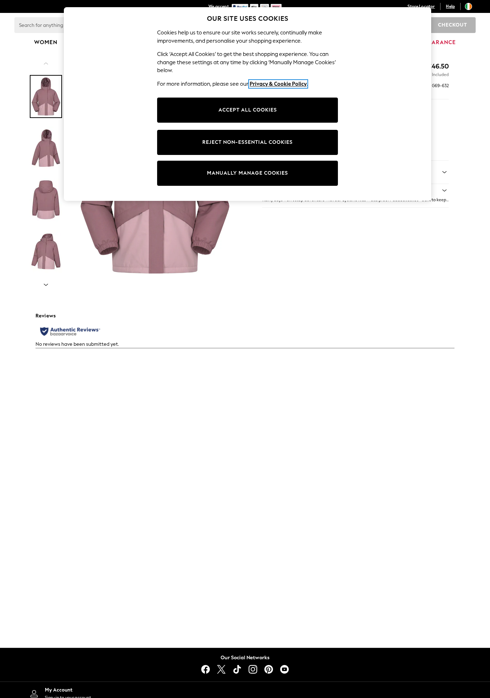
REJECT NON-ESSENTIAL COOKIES (247, 142)
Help (450, 6)
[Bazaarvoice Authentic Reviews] (70, 331)
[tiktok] (237, 669)
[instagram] (253, 669)
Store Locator (421, 6)
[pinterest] (269, 669)
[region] (247, 104)
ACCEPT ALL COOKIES (247, 110)
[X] (221, 669)
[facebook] (205, 669)
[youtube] (284, 669)
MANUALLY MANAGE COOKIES (247, 173)
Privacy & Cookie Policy (278, 84)
